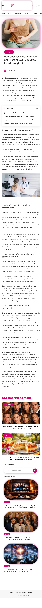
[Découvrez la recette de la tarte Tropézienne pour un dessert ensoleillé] (21, 444)
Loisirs (8, 404)
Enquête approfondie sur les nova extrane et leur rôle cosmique (18, 570)
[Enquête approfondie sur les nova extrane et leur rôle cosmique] (21, 554)
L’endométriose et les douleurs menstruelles (19, 116)
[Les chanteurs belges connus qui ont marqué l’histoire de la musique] (21, 522)
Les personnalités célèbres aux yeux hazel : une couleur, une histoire (21, 427)
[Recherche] (33, 5)
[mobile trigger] (3, 5)
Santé (9, 52)
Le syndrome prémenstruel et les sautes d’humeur (21, 120)
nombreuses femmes (25, 80)
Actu (8, 435)
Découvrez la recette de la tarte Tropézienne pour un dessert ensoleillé (21, 458)
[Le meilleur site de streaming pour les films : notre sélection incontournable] (21, 489)
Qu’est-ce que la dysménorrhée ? (14, 113)
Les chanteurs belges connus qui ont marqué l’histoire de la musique (19, 538)
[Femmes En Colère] (14, 5)
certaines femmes (29, 95)
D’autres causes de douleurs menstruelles (18, 123)
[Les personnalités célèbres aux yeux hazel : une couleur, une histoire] (21, 413)
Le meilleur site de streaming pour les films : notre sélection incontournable (19, 506)
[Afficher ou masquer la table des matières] (26, 109)
